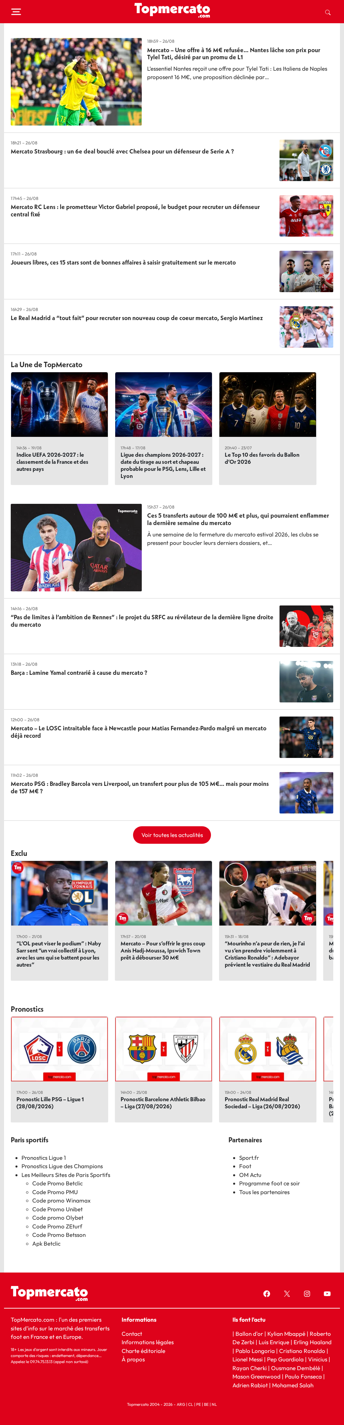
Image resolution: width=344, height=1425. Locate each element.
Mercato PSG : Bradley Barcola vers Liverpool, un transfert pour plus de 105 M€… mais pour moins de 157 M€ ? (140, 787)
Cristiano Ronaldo (302, 1350)
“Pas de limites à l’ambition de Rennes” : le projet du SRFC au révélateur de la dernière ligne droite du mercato (142, 620)
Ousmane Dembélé (295, 1367)
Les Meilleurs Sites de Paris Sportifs (66, 1174)
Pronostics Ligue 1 (44, 1157)
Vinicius (317, 1359)
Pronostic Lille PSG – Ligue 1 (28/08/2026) (50, 1103)
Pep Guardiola (285, 1359)
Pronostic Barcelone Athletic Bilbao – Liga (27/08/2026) (163, 1103)
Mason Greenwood (257, 1376)
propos (135, 1359)
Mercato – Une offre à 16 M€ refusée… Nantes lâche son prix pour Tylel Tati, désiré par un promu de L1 (233, 53)
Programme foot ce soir (269, 1183)
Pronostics (27, 1009)
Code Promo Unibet (57, 1209)
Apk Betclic (46, 1243)
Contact (132, 1333)
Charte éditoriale (143, 1350)
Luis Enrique (274, 1342)
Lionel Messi (247, 1359)
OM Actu (250, 1174)
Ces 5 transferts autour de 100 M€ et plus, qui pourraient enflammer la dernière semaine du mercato (238, 519)
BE (206, 1404)
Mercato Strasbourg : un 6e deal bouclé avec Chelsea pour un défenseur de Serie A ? (122, 151)
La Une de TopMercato (46, 364)
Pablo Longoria (255, 1350)
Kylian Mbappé (286, 1333)
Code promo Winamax (61, 1200)
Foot (245, 1166)
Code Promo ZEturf (57, 1226)
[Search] (327, 12)
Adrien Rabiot (250, 1385)
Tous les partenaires (264, 1191)
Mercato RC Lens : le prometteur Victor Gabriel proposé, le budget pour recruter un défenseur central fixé (135, 210)
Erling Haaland (313, 1342)
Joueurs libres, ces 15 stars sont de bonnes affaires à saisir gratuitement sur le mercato (123, 262)
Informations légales (148, 1342)
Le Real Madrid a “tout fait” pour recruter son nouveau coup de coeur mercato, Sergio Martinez (137, 318)
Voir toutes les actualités (172, 834)
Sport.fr (249, 1157)
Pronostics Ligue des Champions (62, 1166)
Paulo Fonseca (303, 1376)
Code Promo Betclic (57, 1183)
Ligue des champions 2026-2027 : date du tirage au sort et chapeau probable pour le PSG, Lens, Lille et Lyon (163, 465)
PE (198, 1404)
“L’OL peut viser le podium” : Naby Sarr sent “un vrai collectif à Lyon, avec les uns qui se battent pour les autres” (58, 954)
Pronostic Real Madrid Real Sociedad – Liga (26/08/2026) (262, 1103)
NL (214, 1404)
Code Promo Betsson (59, 1234)
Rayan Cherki (249, 1367)
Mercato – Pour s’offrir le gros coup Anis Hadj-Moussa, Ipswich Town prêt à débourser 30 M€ (163, 950)
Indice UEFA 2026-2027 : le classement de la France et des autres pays (52, 461)
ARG (181, 1404)
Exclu (19, 853)
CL (190, 1404)
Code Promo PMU (55, 1191)
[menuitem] (327, 12)
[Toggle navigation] (16, 11)
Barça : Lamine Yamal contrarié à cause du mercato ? (79, 672)
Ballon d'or (249, 1333)
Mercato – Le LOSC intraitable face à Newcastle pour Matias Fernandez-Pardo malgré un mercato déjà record (138, 731)
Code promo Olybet (57, 1217)
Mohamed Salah (292, 1385)
